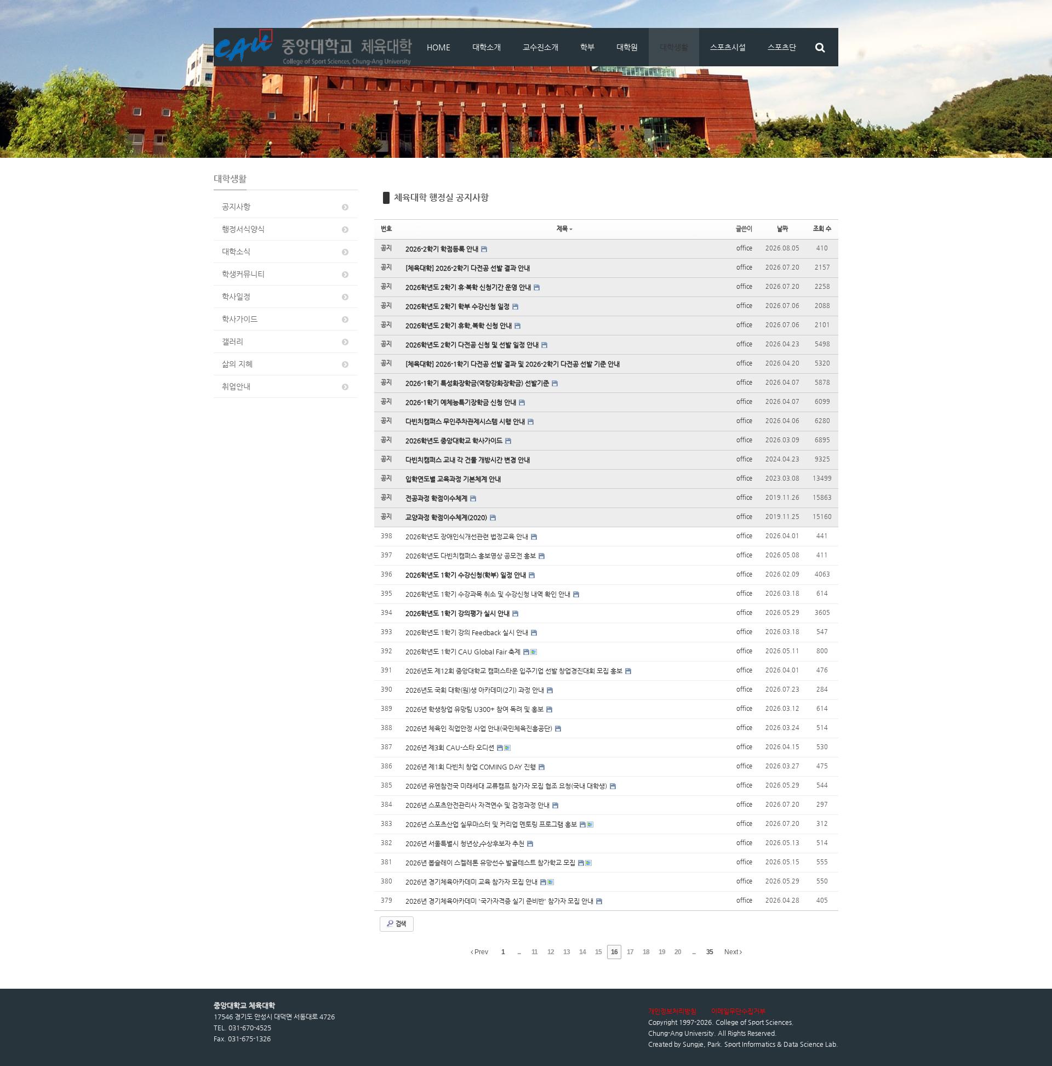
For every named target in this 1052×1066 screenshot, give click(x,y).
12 (550, 952)
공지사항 (236, 206)
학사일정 (236, 296)
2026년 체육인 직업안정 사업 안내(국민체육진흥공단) (479, 728)
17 (630, 952)
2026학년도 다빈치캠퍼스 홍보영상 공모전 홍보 (471, 556)
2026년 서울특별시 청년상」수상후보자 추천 (465, 843)
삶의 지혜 (237, 364)
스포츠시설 (728, 47)
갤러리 (232, 341)
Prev (480, 952)
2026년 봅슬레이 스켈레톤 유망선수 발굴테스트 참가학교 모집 (491, 863)
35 (709, 952)
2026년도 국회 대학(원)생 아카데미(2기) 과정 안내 (475, 690)
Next (732, 952)
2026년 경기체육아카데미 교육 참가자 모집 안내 (472, 882)
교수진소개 (540, 47)
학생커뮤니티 (243, 274)
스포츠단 (782, 47)
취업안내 (236, 386)
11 (534, 952)
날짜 (782, 228)
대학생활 (674, 47)
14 (582, 952)
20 (677, 952)
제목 (562, 228)
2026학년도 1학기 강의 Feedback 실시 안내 (467, 632)
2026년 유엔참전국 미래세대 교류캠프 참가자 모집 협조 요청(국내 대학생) (507, 786)
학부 (587, 47)
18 (646, 952)
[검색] (820, 47)
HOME (438, 47)
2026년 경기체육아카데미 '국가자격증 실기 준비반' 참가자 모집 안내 (500, 901)
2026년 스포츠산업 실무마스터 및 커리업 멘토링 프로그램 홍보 (492, 824)
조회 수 (822, 228)
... (519, 952)
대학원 (627, 47)
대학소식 (236, 251)
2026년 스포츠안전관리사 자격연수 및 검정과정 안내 (478, 805)
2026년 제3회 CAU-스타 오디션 (450, 747)
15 (598, 952)
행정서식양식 (243, 229)
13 (566, 952)
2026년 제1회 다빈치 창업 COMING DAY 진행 (471, 767)
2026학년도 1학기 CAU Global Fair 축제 (463, 651)
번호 (386, 228)
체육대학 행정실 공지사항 (441, 197)
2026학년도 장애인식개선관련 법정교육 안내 (467, 536)
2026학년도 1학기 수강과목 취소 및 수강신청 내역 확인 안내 (488, 594)
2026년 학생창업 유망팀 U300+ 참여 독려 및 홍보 (475, 709)
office (744, 248)
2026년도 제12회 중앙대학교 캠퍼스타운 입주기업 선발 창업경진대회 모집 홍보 (514, 671)
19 (662, 952)
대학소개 (486, 47)
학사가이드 (240, 319)
